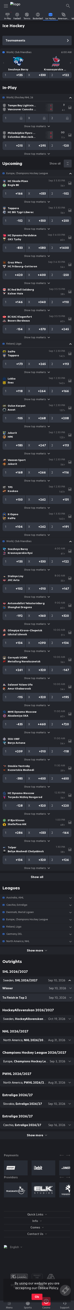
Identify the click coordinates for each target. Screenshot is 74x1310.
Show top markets (35, 126)
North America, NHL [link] (17, 941)
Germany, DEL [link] (14, 934)
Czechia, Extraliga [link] (16, 904)
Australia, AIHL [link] (15, 897)
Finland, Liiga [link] (13, 343)
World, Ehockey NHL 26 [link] (19, 97)
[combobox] (13, 1247)
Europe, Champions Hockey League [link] (27, 173)
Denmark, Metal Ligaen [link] (20, 912)
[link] (19, 6)
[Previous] (4, 63)
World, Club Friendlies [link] (19, 541)
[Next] (70, 63)
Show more (35, 950)
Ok (37, 1297)
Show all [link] (55, 163)
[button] (37, 97)
